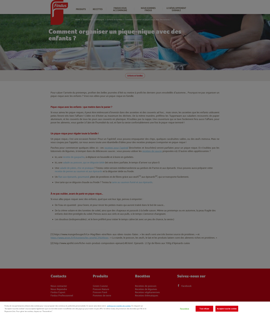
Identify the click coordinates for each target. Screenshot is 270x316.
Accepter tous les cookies (227, 309)
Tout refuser (204, 309)
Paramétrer (184, 309)
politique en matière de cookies (119, 306)
